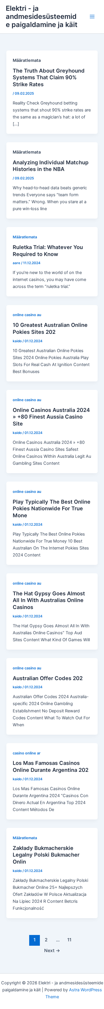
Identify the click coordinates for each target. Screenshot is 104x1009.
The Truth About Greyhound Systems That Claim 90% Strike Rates (49, 77)
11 (69, 940)
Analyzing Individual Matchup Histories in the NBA (50, 165)
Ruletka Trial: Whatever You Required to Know (48, 250)
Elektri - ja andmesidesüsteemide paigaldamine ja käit (41, 16)
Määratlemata (25, 237)
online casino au (27, 315)
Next (52, 950)
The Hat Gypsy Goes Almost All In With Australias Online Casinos (49, 600)
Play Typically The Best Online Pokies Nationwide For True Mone (51, 508)
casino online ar (26, 753)
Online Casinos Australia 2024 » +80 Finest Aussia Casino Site (51, 417)
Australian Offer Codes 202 (48, 678)
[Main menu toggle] (92, 16)
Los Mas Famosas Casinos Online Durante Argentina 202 (50, 766)
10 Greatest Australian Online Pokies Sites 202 (50, 328)
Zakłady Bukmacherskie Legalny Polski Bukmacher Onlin (46, 855)
